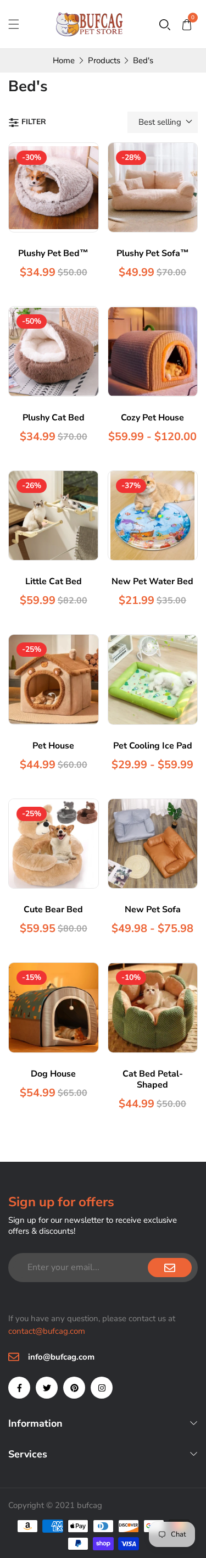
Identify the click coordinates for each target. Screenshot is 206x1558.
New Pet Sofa (153, 909)
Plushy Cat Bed (54, 418)
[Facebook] (19, 1388)
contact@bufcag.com (46, 1331)
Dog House (53, 1074)
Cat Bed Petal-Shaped (153, 1079)
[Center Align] (170, 1267)
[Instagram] (102, 1388)
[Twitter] (47, 1388)
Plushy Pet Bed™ (53, 253)
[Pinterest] (74, 1388)
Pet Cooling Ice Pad (152, 746)
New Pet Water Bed (152, 581)
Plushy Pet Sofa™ (152, 253)
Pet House (53, 746)
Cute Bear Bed (53, 909)
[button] (164, 24)
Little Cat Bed (53, 581)
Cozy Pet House (152, 418)
